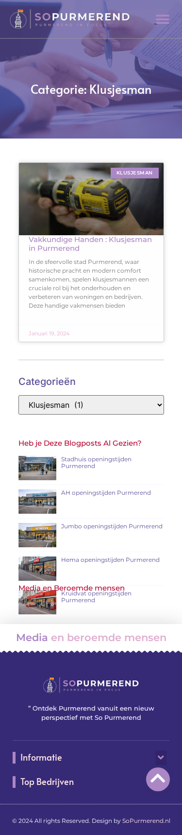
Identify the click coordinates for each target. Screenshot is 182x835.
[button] (162, 19)
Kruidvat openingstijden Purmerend (96, 597)
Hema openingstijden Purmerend (110, 559)
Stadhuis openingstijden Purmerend (96, 462)
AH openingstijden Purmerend (106, 492)
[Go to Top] (157, 777)
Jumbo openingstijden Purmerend (112, 526)
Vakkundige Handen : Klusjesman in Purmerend (90, 244)
